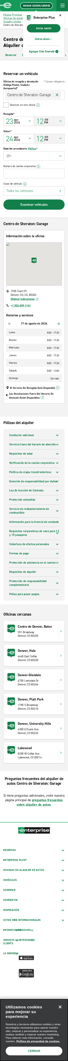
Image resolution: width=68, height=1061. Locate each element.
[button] (62, 5)
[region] (34, 1030)
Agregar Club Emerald (41, 51)
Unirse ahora (42, 39)
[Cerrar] (60, 1007)
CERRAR (34, 1051)
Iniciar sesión (43, 28)
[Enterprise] (5, 5)
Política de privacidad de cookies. (38, 1041)
